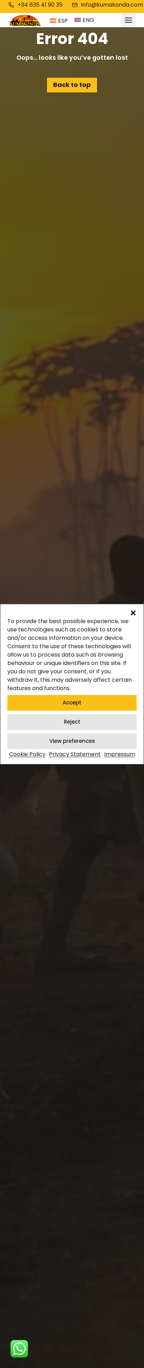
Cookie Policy (27, 754)
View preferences (72, 741)
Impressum (119, 754)
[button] (133, 612)
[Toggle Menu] (128, 20)
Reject (72, 721)
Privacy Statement (75, 754)
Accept (72, 702)
